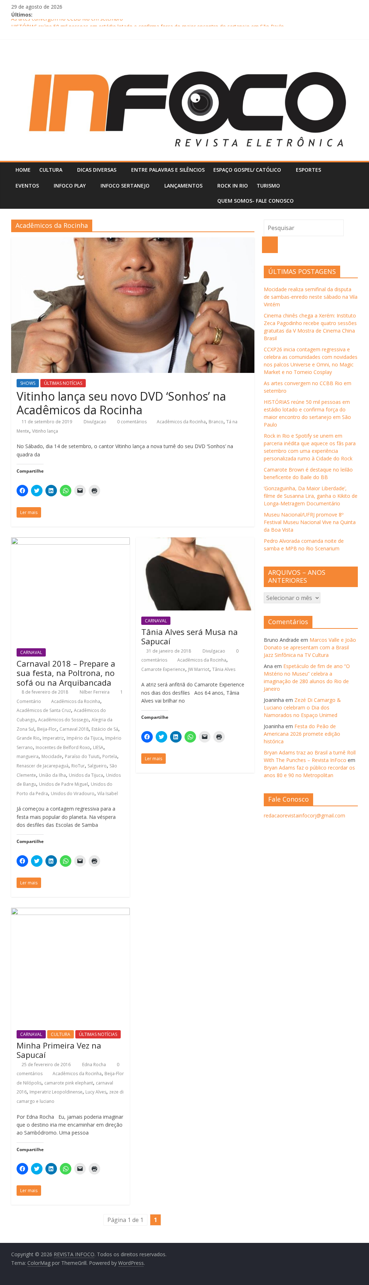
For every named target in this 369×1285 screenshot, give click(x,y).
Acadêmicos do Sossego (63, 720)
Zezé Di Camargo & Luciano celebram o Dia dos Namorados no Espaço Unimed (302, 707)
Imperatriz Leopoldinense (56, 1092)
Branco (216, 422)
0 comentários (131, 422)
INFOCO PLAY (70, 185)
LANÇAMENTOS (183, 185)
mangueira (28, 756)
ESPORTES (308, 169)
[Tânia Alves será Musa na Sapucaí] (195, 542)
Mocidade (51, 756)
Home (23, 169)
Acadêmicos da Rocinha (181, 422)
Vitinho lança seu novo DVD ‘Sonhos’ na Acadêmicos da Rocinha (121, 403)
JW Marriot (198, 669)
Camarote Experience (163, 669)
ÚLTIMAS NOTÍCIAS (63, 383)
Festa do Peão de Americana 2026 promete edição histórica (302, 734)
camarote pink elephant (68, 1083)
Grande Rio (28, 738)
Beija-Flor (47, 729)
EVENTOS (27, 185)
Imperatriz (53, 738)
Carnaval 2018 (74, 729)
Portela (109, 756)
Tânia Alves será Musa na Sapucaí (189, 636)
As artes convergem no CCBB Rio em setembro (67, 22)
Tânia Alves (223, 669)
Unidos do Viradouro (72, 793)
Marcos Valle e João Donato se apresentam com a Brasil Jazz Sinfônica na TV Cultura (310, 647)
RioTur (78, 766)
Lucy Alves (95, 1092)
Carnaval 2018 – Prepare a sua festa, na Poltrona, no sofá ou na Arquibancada (66, 673)
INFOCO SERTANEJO (125, 185)
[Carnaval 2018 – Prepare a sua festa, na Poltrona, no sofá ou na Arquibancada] (70, 542)
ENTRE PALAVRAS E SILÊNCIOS (168, 169)
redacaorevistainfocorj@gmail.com (304, 815)
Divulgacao (95, 422)
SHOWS (27, 383)
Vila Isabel (107, 793)
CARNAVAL (31, 652)
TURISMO (268, 185)
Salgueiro (97, 766)
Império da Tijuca (84, 738)
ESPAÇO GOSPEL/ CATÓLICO (247, 169)
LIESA (98, 747)
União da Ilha (52, 775)
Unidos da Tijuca (86, 775)
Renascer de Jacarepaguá (42, 766)
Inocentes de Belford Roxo (63, 747)
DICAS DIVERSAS (96, 169)
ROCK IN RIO (232, 185)
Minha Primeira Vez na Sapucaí (59, 1050)
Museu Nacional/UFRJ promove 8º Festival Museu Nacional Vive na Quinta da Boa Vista (310, 522)
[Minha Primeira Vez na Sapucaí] (70, 912)
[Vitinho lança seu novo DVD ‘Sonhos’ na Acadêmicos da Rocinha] (132, 242)
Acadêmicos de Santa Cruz (44, 710)
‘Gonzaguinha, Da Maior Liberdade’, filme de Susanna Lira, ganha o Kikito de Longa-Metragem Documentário (310, 496)
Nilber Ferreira (95, 692)
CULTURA (50, 169)
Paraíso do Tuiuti (82, 756)
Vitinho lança (45, 431)
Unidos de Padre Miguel (63, 784)
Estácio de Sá (105, 729)
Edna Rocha (94, 1064)
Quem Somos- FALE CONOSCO (255, 200)
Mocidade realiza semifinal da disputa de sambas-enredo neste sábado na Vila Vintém (310, 297)
